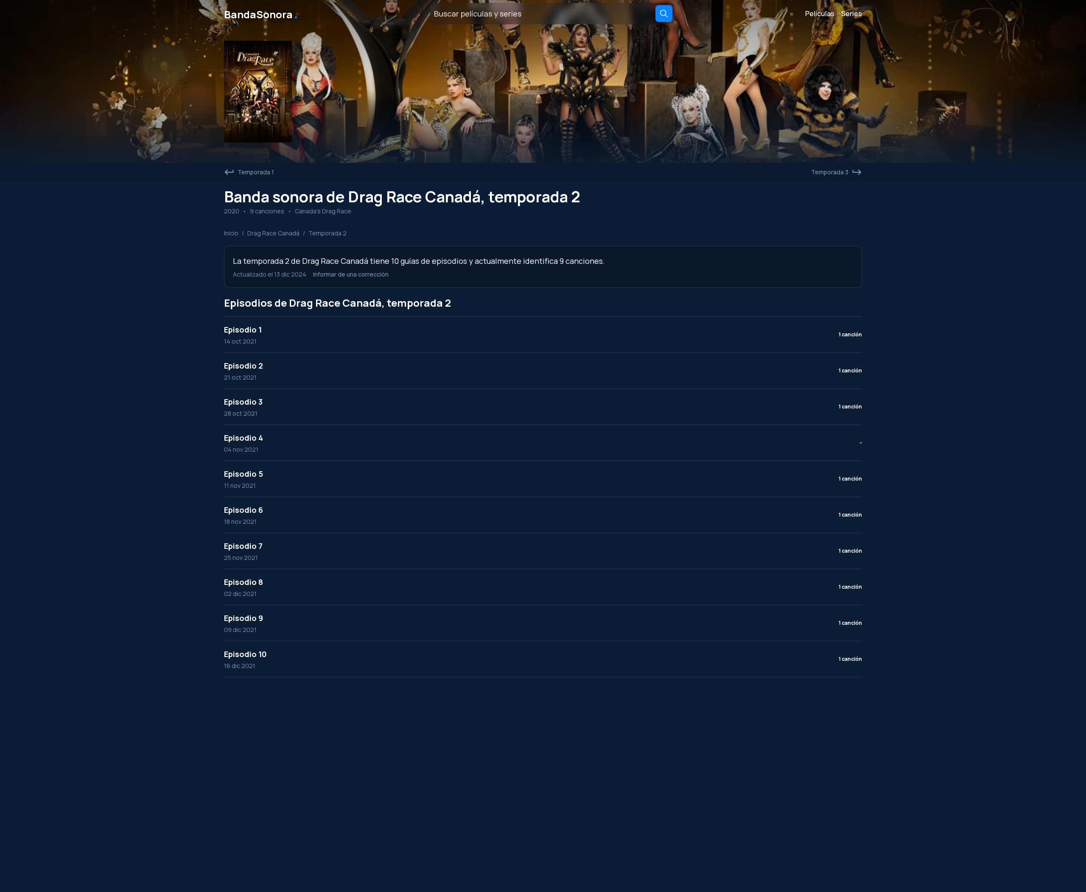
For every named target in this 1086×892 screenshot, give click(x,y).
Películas (819, 13)
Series (851, 13)
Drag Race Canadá (273, 233)
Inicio (231, 233)
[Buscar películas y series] (663, 13)
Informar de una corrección (351, 274)
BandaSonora (261, 13)
